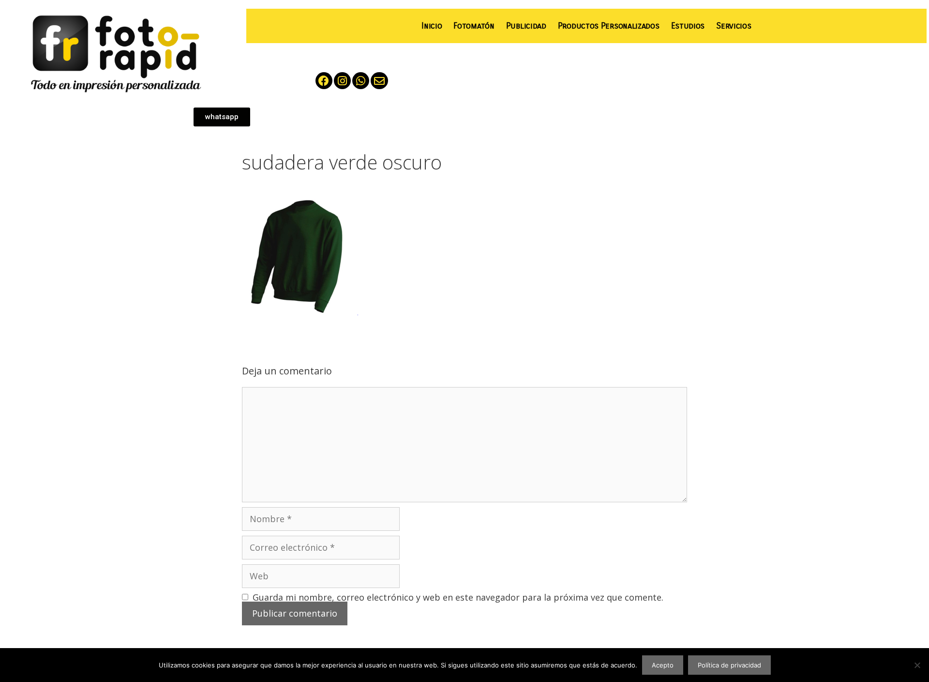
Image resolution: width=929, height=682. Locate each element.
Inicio (431, 26)
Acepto (663, 665)
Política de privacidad (729, 665)
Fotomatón (473, 26)
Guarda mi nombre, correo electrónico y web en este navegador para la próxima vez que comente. (458, 597)
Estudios (688, 26)
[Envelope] (379, 80)
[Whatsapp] (360, 80)
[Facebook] (323, 80)
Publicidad (526, 26)
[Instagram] (342, 80)
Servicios (733, 26)
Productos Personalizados (608, 26)
